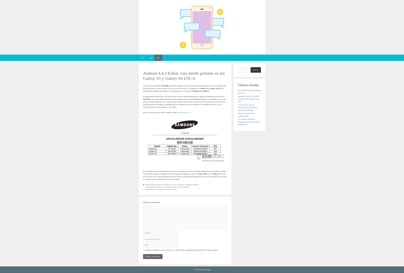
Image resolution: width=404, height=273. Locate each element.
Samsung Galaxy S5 (170, 185)
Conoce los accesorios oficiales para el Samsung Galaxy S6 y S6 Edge (247, 107)
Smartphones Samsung (191, 185)
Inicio (143, 58)
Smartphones (180, 185)
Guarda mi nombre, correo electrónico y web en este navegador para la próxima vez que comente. (181, 250)
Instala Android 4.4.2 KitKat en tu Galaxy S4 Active (161, 189)
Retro (158, 58)
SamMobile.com (185, 113)
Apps (150, 58)
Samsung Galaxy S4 (157, 185)
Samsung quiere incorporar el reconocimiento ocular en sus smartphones (166, 187)
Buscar (255, 70)
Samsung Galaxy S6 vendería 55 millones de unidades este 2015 (249, 99)
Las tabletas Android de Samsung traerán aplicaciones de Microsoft (249, 122)
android (147, 185)
